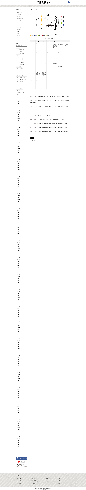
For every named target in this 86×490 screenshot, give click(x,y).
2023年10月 (19, 174)
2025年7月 (18, 129)
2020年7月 (18, 257)
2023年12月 (19, 169)
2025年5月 (18, 133)
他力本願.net (43, 2)
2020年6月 (18, 259)
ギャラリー (19, 35)
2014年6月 (18, 412)
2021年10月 (19, 225)
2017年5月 (18, 338)
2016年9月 (18, 355)
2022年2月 (18, 216)
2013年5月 (18, 440)
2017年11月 (19, 325)
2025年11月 (19, 120)
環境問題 (21, 81)
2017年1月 (18, 346)
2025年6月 (18, 131)
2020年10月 (19, 250)
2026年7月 (18, 103)
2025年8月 (18, 127)
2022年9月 (18, 201)
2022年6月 (18, 208)
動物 (21, 77)
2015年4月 (18, 391)
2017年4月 (18, 340)
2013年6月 (18, 438)
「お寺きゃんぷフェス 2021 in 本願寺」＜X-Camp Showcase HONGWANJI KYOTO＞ (49, 111)
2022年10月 (19, 199)
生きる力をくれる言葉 (20, 18)
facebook (69, 2)
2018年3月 (18, 316)
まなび (23, 62)
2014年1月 (18, 423)
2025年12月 (19, 118)
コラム (18, 33)
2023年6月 (18, 182)
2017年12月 (19, 323)
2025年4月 (18, 135)
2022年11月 (19, 197)
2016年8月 (18, 357)
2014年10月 (19, 404)
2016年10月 (19, 353)
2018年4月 (18, 314)
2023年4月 (18, 186)
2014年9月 (18, 406)
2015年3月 (18, 393)
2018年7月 (18, 308)
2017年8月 (18, 331)
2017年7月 (18, 333)
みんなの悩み (19, 20)
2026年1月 (18, 116)
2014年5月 (18, 414)
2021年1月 (18, 244)
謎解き (22, 88)
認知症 (18, 88)
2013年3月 (18, 444)
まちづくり (18, 62)
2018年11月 (19, 299)
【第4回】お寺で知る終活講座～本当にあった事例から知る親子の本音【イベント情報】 (49, 123)
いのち (18, 55)
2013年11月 (19, 427)
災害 (17, 81)
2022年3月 (18, 214)
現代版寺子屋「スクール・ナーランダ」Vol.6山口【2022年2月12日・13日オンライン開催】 (49, 96)
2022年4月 (18, 212)
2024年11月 (19, 146)
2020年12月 (19, 246)
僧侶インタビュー (24, 75)
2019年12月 (19, 272)
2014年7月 (18, 410)
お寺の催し (19, 29)
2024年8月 (18, 152)
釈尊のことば (19, 90)
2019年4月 (18, 289)
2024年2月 (18, 165)
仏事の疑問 (46, 478)
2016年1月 (18, 372)
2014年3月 (18, 419)
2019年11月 (19, 274)
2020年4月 (18, 263)
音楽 (17, 94)
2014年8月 (18, 408)
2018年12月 (19, 297)
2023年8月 (18, 178)
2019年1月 (18, 295)
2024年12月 (19, 144)
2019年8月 (18, 280)
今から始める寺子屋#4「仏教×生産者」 (41, 115)
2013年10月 (19, 429)
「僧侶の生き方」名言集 (20, 53)
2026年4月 (18, 110)
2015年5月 (18, 389)
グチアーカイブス (19, 68)
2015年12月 (19, 374)
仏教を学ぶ (19, 27)
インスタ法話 (19, 66)
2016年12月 (19, 348)
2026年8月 (18, 101)
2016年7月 (18, 359)
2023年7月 (18, 180)
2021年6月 (18, 233)
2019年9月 (18, 278)
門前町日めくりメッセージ (20, 92)
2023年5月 (18, 184)
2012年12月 (19, 451)
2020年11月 (19, 248)
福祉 (25, 83)
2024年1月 (18, 167)
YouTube (18, 47)
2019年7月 (18, 282)
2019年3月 (18, 291)
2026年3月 (18, 112)
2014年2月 (18, 421)
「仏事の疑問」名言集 (20, 51)
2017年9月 (18, 329)
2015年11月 (19, 376)
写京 (17, 77)
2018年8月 (18, 306)
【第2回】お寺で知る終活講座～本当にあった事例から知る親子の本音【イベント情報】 (49, 131)
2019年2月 (18, 293)
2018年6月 (18, 310)
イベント (25, 64)
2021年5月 (18, 235)
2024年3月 (18, 163)
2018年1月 (18, 321)
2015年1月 (18, 397)
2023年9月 (18, 176)
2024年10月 (19, 148)
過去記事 (18, 37)
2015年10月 (19, 378)
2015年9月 (18, 380)
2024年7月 (18, 154)
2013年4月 (18, 442)
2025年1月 (18, 142)
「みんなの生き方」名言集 (20, 49)
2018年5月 (18, 312)
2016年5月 (18, 363)
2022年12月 (19, 195)
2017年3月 (18, 342)
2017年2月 (18, 344)
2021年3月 (18, 240)
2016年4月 (18, 365)
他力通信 (18, 75)
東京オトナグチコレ (23, 79)
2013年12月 (19, 425)
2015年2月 (18, 395)
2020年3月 (18, 265)
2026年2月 (18, 114)
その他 (59, 483)
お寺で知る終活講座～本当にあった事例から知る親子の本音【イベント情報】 (47, 119)
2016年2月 (18, 370)
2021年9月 (18, 227)
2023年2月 (18, 191)
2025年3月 (18, 137)
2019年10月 (19, 276)
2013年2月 (18, 446)
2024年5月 (18, 159)
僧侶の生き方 (19, 14)
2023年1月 (18, 193)
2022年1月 (18, 218)
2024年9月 (18, 150)
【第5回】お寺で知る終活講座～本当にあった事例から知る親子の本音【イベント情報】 (49, 106)
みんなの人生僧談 (19, 64)
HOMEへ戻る (33, 140)
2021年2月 (18, 242)
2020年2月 (18, 267)
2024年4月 (18, 161)
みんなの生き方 (19, 16)
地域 (24, 77)
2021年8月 (18, 229)
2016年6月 (18, 361)
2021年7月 (18, 231)
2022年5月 (18, 210)
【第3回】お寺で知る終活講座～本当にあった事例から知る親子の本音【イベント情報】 (49, 127)
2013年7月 (18, 436)
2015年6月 (18, 387)
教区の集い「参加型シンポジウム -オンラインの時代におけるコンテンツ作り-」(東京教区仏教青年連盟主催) (49, 101)
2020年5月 (18, 261)
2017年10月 (19, 327)
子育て (18, 79)
